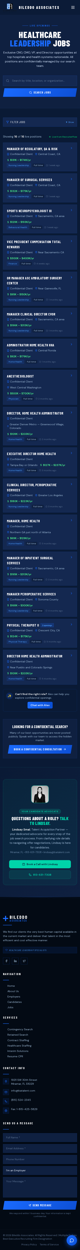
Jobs (10, 1007)
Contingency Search (20, 1029)
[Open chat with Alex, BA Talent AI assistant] (72, 1240)
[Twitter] (24, 961)
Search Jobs (42, 92)
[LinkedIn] (15, 961)
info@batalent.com (23, 1090)
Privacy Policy (29, 1244)
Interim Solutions (17, 1051)
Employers (13, 996)
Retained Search (17, 1034)
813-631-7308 (42, 874)
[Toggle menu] (73, 7)
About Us (13, 991)
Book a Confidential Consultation (38, 749)
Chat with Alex (40, 705)
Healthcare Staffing (19, 1045)
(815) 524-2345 (21, 1100)
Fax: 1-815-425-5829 (24, 1109)
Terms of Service (49, 1244)
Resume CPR (15, 1056)
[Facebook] (6, 961)
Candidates (14, 1002)
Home (11, 985)
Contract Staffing (18, 1040)
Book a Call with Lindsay (42, 864)
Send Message (42, 1205)
